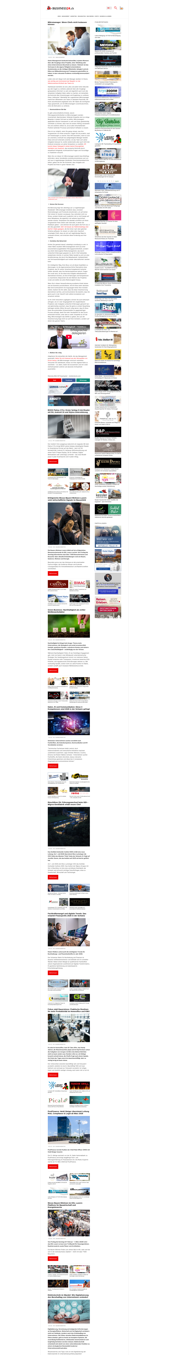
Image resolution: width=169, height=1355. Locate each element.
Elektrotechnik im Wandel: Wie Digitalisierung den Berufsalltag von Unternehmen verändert (68, 1296)
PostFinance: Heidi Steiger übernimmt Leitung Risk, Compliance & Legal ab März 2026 (68, 1112)
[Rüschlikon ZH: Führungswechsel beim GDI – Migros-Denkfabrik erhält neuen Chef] (69, 826)
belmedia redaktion (60, 440)
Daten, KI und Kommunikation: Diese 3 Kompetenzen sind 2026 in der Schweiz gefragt (69, 708)
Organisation (82, 16)
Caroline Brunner (59, 57)
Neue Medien (90, 16)
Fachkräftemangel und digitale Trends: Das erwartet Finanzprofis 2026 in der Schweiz (67, 915)
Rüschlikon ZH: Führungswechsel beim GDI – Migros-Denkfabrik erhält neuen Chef (68, 803)
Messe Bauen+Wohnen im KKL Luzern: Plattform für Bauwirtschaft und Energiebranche (65, 1205)
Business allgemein (105, 16)
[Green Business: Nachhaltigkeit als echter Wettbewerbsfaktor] (69, 626)
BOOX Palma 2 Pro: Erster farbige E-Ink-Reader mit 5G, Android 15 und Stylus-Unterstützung (69, 411)
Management (66, 16)
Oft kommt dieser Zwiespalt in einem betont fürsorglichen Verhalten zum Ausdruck (67, 146)
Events (97, 16)
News (59, 16)
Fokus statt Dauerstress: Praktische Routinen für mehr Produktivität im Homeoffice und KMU (69, 1010)
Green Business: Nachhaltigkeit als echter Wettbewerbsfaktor (66, 611)
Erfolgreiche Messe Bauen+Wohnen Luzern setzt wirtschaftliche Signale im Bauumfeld (67, 499)
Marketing (73, 16)
